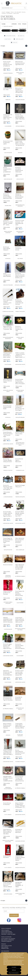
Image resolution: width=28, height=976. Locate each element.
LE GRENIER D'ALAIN (20, 470)
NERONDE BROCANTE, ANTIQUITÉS (20, 205)
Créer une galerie (5, 930)
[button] (21, 36)
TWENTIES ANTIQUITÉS (20, 496)
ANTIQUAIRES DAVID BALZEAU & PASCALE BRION (20, 444)
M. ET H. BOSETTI (8, 814)
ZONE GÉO (15, 42)
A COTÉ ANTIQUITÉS (8, 629)
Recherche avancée (8, 26)
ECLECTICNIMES (8, 364)
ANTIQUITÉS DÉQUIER (20, 99)
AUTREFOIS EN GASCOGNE (8, 311)
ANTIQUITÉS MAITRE (8, 549)
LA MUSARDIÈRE (8, 126)
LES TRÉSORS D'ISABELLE (20, 576)
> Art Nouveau (9, 13)
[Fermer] (10, 31)
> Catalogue (7, 12)
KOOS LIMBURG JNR (20, 549)
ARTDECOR (8, 735)
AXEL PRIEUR (20, 258)
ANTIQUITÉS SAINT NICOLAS (20, 708)
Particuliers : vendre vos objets (8, 934)
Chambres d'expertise (6, 941)
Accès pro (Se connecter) (7, 932)
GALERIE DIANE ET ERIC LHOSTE (20, 894)
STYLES (19, 24)
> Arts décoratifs (17, 12)
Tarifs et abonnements (6, 931)
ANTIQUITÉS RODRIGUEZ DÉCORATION (8, 338)
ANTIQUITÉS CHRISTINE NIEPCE (8, 391)
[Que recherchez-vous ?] (25, 7)
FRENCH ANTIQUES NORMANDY (8, 232)
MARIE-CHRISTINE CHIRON (20, 73)
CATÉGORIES (14, 24)
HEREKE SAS (8, 99)
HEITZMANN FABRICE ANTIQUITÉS (8, 603)
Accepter (14, 967)
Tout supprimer (22, 28)
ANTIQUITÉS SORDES (8, 894)
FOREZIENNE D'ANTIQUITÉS (8, 576)
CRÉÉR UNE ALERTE (19, 39)
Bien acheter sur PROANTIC (7, 940)
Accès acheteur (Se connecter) (8, 938)
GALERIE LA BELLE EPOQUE (20, 338)
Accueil (3, 12)
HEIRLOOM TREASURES (8, 285)
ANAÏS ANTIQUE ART (8, 179)
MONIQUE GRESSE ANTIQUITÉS (20, 391)
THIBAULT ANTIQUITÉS (20, 311)
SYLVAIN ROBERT (20, 655)
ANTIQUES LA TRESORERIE (20, 285)
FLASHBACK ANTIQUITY (20, 761)
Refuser (14, 970)
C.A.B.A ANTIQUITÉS (8, 152)
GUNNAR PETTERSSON (8, 73)
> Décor (12, 12)
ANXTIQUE (20, 152)
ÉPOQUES (24, 24)
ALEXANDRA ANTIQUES (20, 841)
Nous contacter (4, 947)
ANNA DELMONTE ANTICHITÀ (20, 232)
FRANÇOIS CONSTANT (7, 470)
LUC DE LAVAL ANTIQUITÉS (20, 735)
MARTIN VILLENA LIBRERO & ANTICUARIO (8, 841)
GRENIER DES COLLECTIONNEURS (8, 788)
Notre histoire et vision (6, 945)
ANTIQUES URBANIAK (20, 126)
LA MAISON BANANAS (8, 496)
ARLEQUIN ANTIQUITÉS (20, 867)
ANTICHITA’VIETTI (20, 179)
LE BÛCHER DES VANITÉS (20, 364)
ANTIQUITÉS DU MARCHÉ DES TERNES (20, 629)
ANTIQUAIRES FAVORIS (10, 35)
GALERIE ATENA (8, 205)
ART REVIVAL (8, 258)
